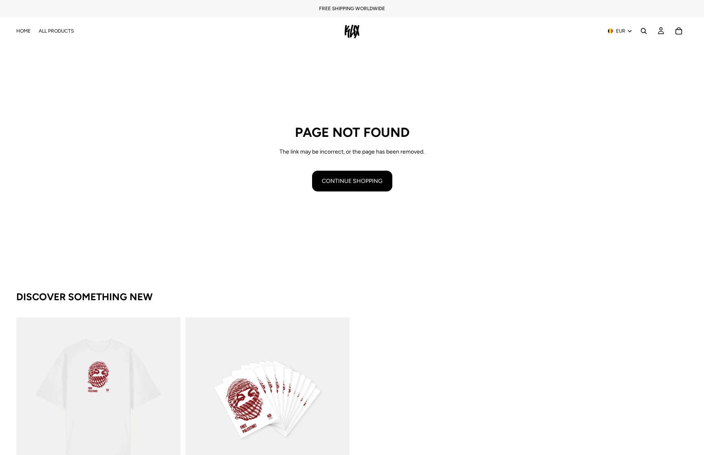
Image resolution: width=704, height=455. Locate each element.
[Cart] (679, 31)
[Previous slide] (28, 399)
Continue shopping (352, 181)
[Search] (644, 31)
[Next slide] (168, 399)
